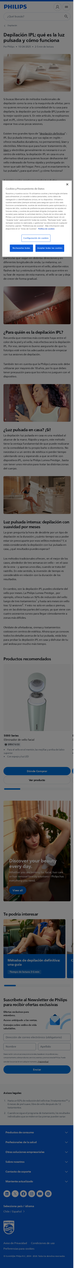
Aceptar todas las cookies (48, 250)
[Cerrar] (65, 184)
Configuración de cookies (34, 240)
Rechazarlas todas (20, 250)
